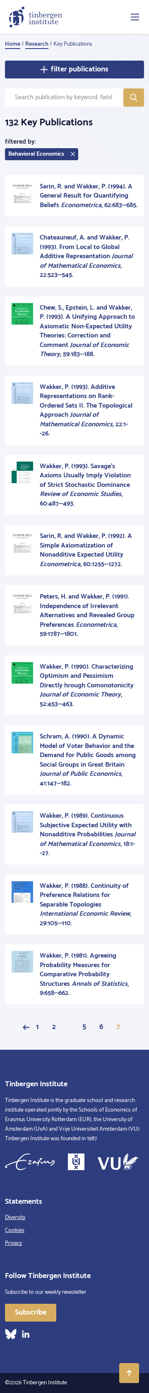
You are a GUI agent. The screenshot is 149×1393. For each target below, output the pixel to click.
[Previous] (26, 1027)
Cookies (14, 1230)
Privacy (13, 1243)
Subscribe (30, 1312)
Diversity (15, 1217)
